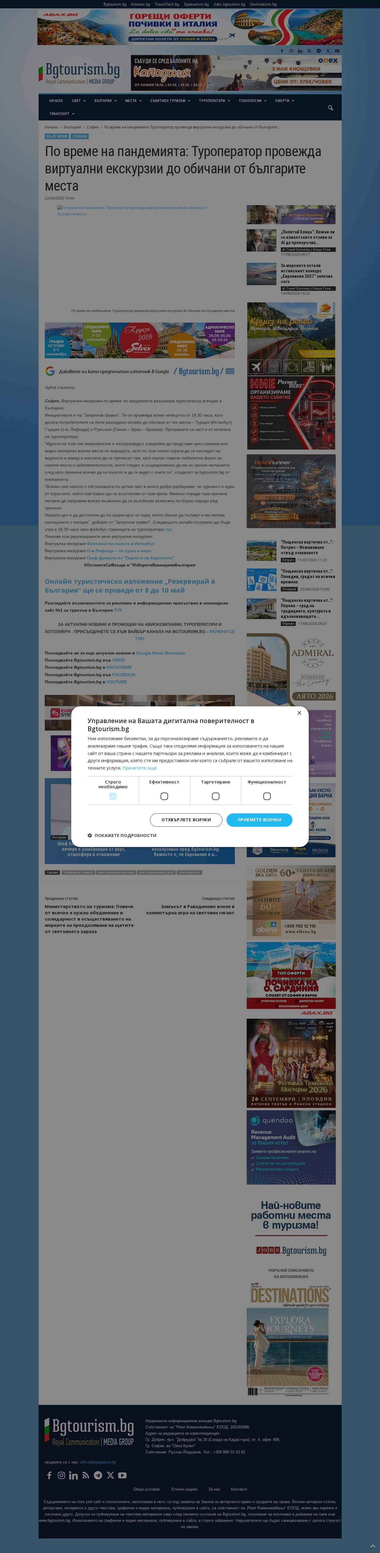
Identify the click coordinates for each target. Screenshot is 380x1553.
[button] (122, 835)
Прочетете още (139, 768)
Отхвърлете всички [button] (186, 819)
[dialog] (190, 776)
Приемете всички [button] (259, 819)
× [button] (299, 713)
